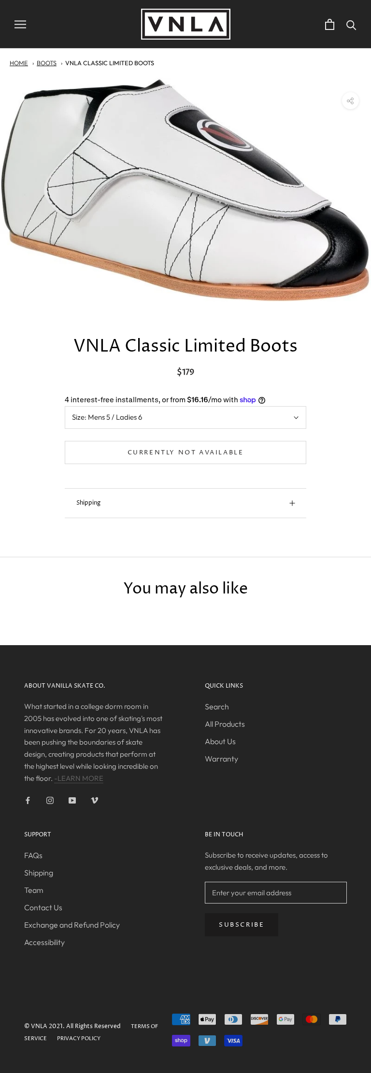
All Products (225, 724)
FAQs (33, 855)
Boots (47, 63)
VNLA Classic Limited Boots (109, 63)
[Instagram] (50, 800)
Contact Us (43, 907)
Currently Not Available (186, 452)
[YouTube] (72, 800)
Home (19, 63)
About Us (220, 741)
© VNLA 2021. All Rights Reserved (72, 1026)
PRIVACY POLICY (78, 1038)
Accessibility (44, 942)
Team (33, 890)
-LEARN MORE (78, 778)
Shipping (88, 503)
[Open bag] (329, 24)
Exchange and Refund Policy (72, 925)
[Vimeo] (94, 800)
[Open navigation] (20, 24)
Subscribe (241, 924)
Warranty (221, 758)
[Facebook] (27, 800)
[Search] (351, 24)
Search (217, 706)
